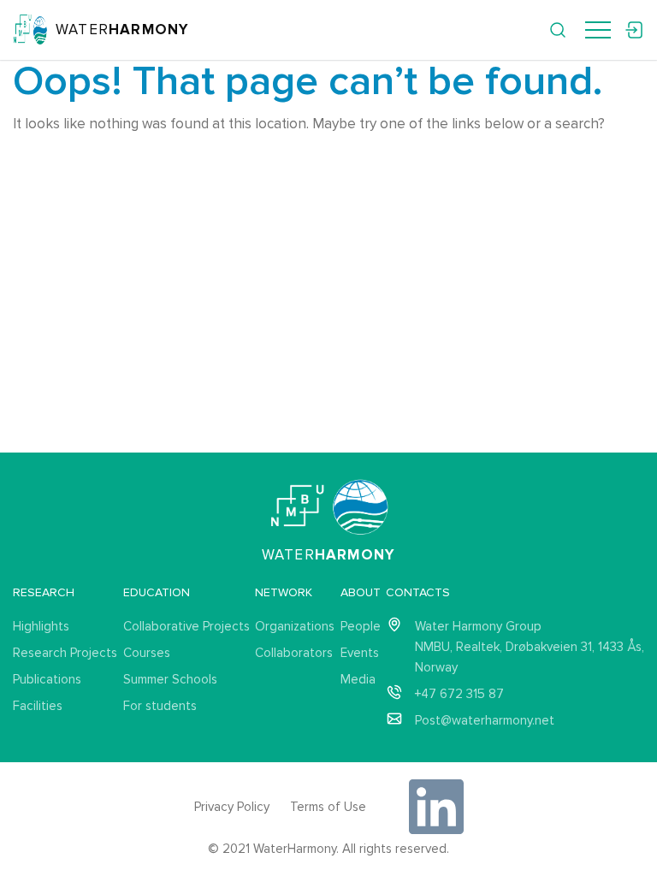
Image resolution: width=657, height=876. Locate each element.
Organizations (294, 626)
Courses (146, 652)
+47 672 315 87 (459, 693)
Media (358, 679)
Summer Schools (170, 679)
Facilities (37, 705)
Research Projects (65, 652)
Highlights (41, 626)
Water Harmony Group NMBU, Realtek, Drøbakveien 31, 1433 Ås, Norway (529, 647)
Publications (47, 679)
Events (359, 652)
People (360, 626)
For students (160, 705)
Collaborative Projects (186, 626)
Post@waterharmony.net (484, 720)
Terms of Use (328, 806)
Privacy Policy (231, 806)
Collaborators (294, 652)
